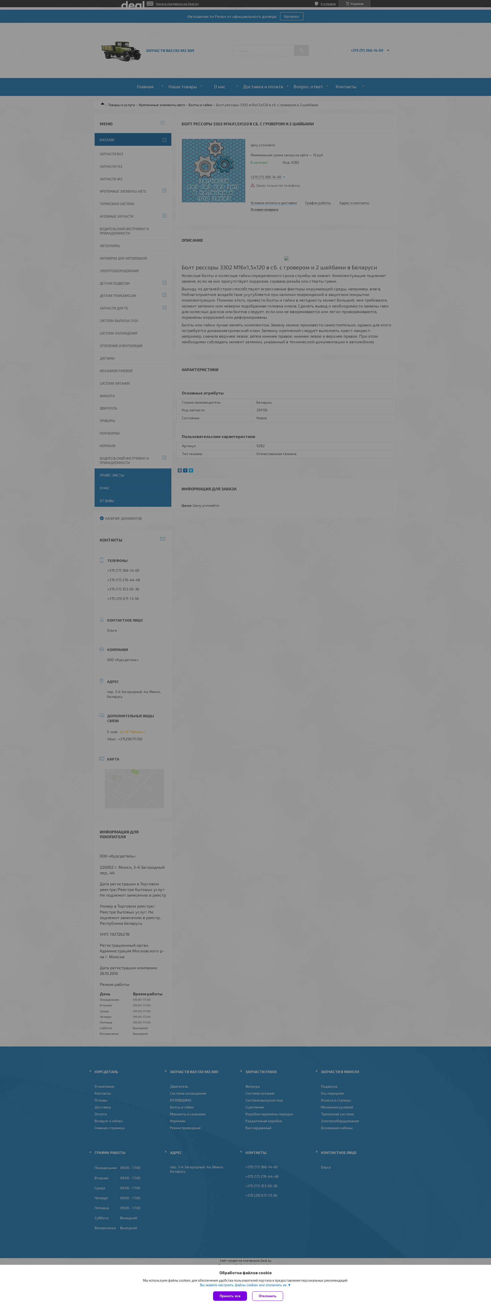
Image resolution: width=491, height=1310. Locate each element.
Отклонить (267, 1296)
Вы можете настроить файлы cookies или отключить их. (244, 1285)
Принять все (230, 1296)
